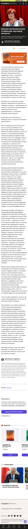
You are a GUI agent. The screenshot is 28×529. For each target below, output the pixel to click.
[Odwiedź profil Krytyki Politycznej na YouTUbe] (18, 516)
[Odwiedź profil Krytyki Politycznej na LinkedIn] (20, 516)
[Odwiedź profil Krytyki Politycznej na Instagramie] (12, 516)
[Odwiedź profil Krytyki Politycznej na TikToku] (15, 516)
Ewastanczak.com (5, 522)
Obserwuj (19, 527)
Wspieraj (3, 527)
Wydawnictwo (9, 527)
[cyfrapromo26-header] (14, 1)
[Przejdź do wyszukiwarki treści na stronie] (20, 3)
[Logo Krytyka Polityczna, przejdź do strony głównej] (9, 3)
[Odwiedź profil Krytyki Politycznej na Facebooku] (9, 516)
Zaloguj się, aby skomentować (14, 412)
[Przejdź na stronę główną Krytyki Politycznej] (8, 503)
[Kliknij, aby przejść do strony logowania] (26, 3)
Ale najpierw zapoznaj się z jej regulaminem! (13, 405)
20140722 (9, 387)
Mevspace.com (15, 520)
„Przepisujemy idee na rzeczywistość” (11, 509)
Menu (25, 527)
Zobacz (10, 455)
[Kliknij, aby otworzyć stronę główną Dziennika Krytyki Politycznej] (14, 527)
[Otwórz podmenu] (26, 509)
